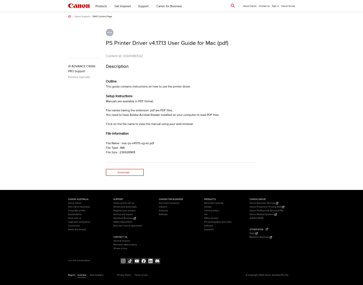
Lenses (208, 206)
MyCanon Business (123, 218)
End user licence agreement (127, 225)
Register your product (124, 210)
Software (163, 214)
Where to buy (120, 248)
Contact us (264, 6)
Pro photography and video (218, 222)
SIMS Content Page (102, 16)
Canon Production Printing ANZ (266, 206)
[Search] (233, 5)
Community (74, 225)
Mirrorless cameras (213, 203)
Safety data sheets (122, 222)
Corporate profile (76, 210)
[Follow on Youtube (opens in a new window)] (137, 261)
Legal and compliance (79, 222)
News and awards (77, 229)
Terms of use (141, 275)
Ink (205, 214)
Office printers (211, 218)
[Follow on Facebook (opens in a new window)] (144, 261)
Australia (81, 275)
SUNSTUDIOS (256, 218)
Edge (252, 233)
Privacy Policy (124, 275)
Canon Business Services (263, 203)
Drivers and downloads (125, 206)
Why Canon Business (79, 206)
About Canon (74, 203)
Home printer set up (123, 203)
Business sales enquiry (125, 244)
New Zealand (96, 275)
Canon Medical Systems (262, 214)
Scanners (209, 229)
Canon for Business (169, 6)
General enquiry (121, 240)
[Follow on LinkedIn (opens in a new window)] (150, 261)
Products (101, 6)
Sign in (275, 6)
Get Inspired (123, 6)
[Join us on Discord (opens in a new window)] (157, 261)
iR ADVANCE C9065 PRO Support (81, 68)
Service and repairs (123, 214)
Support (143, 6)
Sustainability (75, 214)
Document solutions (169, 203)
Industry (163, 206)
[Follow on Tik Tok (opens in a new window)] (130, 261)
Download (123, 172)
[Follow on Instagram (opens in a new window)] (123, 261)
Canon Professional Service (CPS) (266, 210)
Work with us (74, 218)
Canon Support (82, 16)
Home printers (211, 210)
